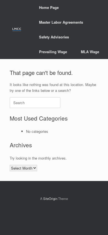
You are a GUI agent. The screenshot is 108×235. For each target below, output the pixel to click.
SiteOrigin (50, 198)
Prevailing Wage (53, 51)
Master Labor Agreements (61, 22)
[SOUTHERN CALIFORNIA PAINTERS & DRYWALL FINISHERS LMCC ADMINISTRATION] (17, 29)
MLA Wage (90, 51)
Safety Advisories (54, 37)
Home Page (49, 7)
